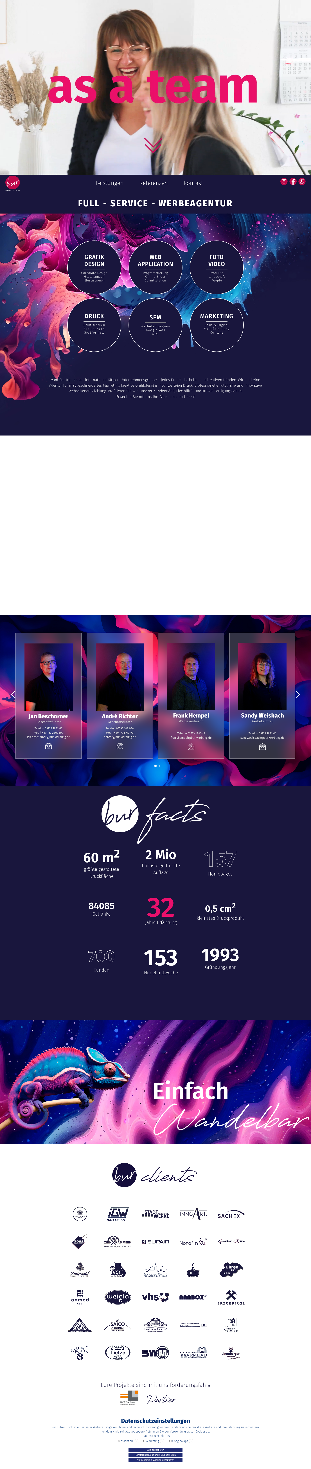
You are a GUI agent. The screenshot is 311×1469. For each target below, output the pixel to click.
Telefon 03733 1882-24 (120, 728)
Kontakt (193, 183)
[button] (155, 766)
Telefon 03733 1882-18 (191, 733)
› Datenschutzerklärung (155, 1436)
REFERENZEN (42, 570)
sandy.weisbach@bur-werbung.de (262, 737)
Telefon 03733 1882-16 (262, 733)
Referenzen (153, 183)
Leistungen (109, 183)
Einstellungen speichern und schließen (156, 1455)
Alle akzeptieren (155, 1450)
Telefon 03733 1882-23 (48, 728)
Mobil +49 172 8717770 (120, 732)
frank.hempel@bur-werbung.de (191, 737)
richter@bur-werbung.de (120, 737)
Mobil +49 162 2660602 (48, 732)
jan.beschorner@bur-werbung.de (48, 737)
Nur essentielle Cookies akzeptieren (155, 1460)
